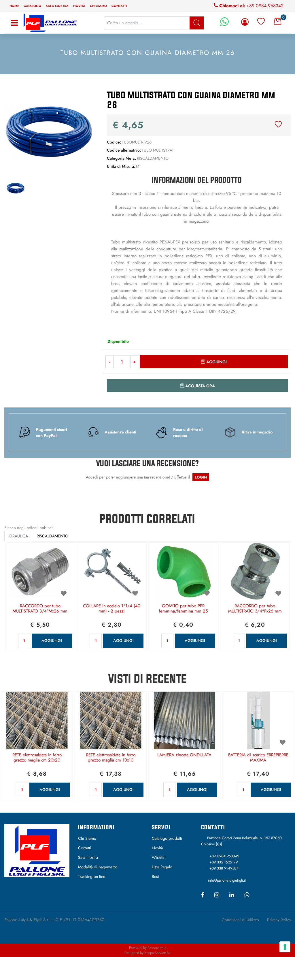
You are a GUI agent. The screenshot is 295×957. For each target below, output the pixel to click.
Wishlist (158, 857)
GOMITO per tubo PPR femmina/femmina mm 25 (183, 608)
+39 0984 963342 (264, 5)
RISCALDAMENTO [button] (52, 536)
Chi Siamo (87, 838)
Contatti (119, 5)
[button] (49, 132)
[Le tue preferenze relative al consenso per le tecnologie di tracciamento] (284, 946)
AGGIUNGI (51, 640)
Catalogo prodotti (167, 838)
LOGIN (201, 477)
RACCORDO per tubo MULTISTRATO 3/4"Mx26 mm (40, 608)
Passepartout (157, 947)
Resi (155, 876)
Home (14, 5)
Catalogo (32, 5)
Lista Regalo (162, 867)
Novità (79, 5)
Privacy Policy (279, 920)
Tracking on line (91, 876)
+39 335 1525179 (223, 862)
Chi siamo (98, 5)
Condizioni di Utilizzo (240, 920)
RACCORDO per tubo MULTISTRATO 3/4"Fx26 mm (255, 608)
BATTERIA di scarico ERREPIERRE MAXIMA (258, 757)
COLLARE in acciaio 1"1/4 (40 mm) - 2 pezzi (111, 608)
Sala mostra (57, 5)
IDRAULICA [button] (18, 536)
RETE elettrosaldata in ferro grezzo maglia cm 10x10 (110, 757)
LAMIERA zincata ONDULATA (184, 755)
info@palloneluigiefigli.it (227, 880)
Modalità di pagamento (98, 867)
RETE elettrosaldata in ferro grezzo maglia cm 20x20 (37, 757)
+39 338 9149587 (223, 868)
